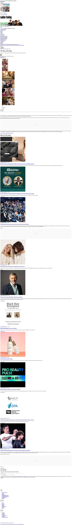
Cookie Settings (13, 45)
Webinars (9, 44)
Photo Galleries (13, 44)
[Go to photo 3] (3, 107)
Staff (1, 269)
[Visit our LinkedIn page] (2, 1)
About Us (1, 45)
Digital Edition (5, 14)
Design (1, 31)
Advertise (7, 45)
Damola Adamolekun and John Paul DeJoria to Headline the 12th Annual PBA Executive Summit (17, 193)
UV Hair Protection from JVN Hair (6, 358)
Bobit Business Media (21, 45)
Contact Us (4, 45)
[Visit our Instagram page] (3, 1)
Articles (1, 44)
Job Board (17, 45)
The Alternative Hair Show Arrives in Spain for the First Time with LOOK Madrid (14, 224)
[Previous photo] (2, 105)
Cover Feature (3, 0)
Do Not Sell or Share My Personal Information (17, 524)
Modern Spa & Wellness (13, 0)
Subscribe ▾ (2, 3)
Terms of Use (6, 524)
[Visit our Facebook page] (0, 1)
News (3, 44)
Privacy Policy (2, 524)
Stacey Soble (3, 196)
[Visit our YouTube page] (5, 470)
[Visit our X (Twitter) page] (1, 1)
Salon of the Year (7, 0)
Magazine (5, 44)
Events (1, 32)
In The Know (2, 34)
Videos (16, 44)
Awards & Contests (2, 29)
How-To (18, 44)
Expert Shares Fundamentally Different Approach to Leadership (11, 297)
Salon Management (2, 39)
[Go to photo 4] (4, 107)
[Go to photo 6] (5, 107)
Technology (1, 41)
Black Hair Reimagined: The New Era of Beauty (8, 328)
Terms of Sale (9, 524)
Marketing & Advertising (3, 36)
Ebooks (7, 44)
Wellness (1, 43)
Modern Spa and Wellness (3, 38)
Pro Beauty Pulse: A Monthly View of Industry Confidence (10, 389)
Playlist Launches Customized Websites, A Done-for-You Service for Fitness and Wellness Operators (17, 163)
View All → (2, 466)
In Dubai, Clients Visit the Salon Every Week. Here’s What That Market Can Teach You (15, 450)
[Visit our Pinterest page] (2, 470)
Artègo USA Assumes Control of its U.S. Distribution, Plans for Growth (12, 266)
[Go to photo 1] (2, 107)
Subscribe (1, 14)
